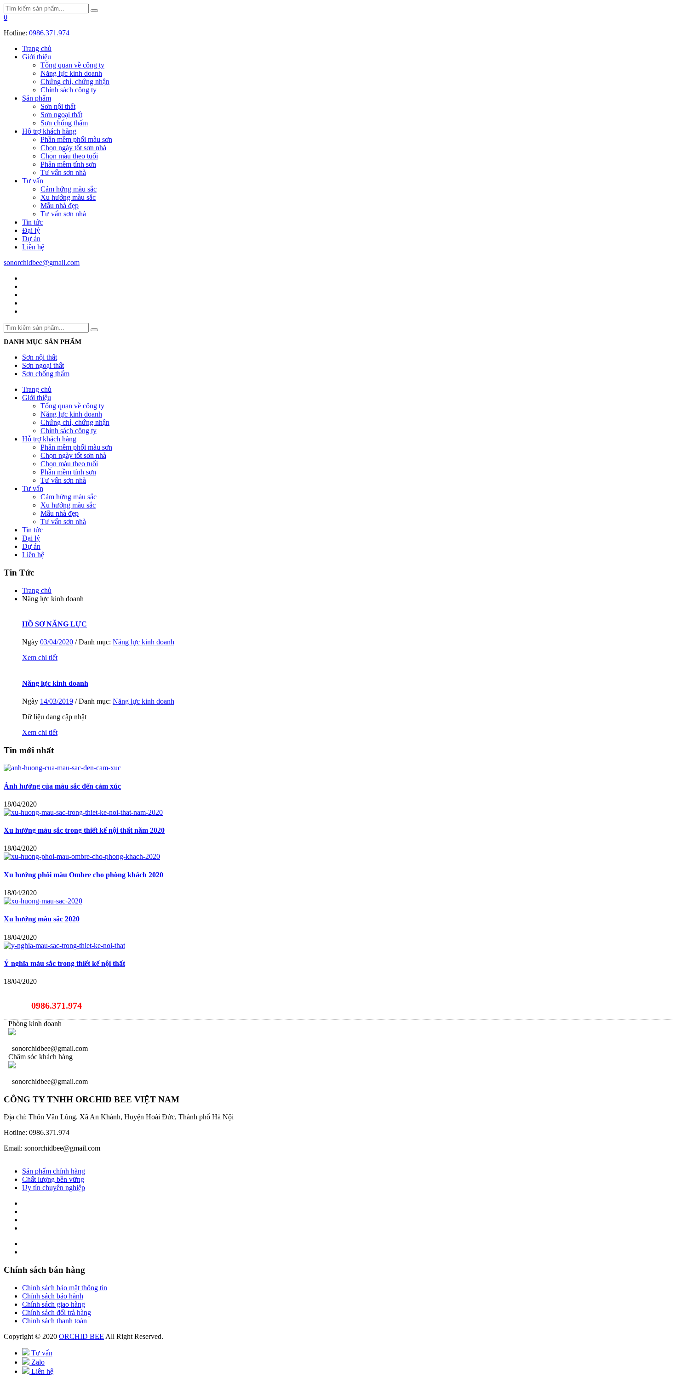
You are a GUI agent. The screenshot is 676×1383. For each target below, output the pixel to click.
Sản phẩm (36, 98)
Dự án (31, 239)
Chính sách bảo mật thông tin (64, 1288)
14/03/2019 (56, 701)
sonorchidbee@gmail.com (42, 262)
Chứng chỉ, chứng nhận (74, 81)
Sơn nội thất (57, 106)
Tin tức (32, 222)
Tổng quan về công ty (72, 65)
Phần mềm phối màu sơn (76, 139)
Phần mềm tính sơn (68, 164)
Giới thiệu (36, 57)
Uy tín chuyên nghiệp (53, 1187)
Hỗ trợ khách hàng (49, 131)
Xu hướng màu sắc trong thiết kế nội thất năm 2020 (84, 830)
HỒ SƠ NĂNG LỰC (54, 624)
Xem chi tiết (39, 657)
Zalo (37, 1362)
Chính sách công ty (68, 90)
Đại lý (31, 230)
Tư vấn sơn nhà (63, 172)
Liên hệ (33, 247)
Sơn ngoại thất (61, 115)
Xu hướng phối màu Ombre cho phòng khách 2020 (83, 875)
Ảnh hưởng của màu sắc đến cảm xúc (62, 786)
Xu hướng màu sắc (68, 197)
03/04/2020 (56, 642)
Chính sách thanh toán (54, 1321)
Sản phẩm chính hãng (53, 1171)
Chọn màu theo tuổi (69, 156)
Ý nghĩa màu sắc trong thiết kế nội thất (64, 963)
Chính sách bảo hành (52, 1296)
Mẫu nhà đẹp (59, 205)
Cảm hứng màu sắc (68, 189)
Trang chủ (37, 48)
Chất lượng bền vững (53, 1179)
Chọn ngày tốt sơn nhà (73, 148)
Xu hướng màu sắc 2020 (42, 919)
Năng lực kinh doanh (71, 73)
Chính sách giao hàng (53, 1304)
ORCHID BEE (81, 1336)
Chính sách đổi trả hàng (56, 1312)
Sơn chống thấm (64, 123)
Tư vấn (32, 181)
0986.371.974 (49, 33)
